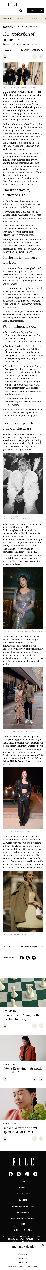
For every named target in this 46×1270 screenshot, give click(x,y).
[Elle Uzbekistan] (12, 4)
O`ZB (16, 1230)
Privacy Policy (23, 1194)
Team (23, 1181)
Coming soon (35, 11)
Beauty (20, 19)
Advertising (23, 1212)
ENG (30, 1230)
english (23, 1263)
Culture (34, 19)
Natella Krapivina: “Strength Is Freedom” (22, 1070)
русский (23, 1258)
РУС (23, 1230)
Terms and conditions (23, 1206)
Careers (23, 1200)
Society (14, 26)
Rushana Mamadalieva (33, 50)
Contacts (23, 1188)
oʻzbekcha (23, 1254)
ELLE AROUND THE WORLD (23, 1218)
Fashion (7, 19)
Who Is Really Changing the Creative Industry (22, 1017)
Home (5, 26)
